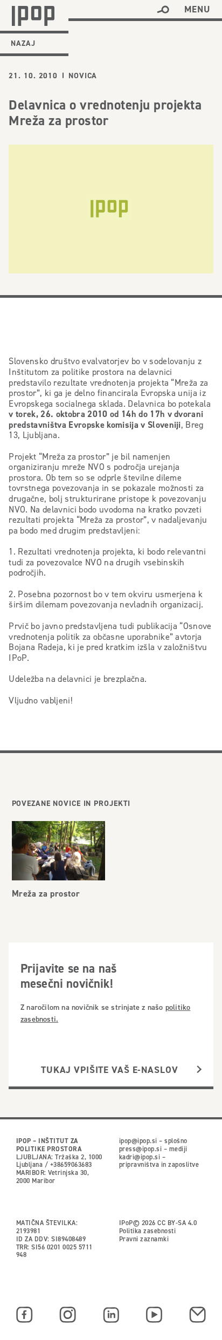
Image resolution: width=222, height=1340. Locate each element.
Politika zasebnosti (147, 1231)
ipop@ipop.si (138, 1141)
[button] (163, 9)
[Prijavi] (199, 1070)
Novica (82, 75)
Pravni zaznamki (144, 1239)
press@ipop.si (140, 1149)
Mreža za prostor (46, 893)
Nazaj (23, 43)
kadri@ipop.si (139, 1157)
